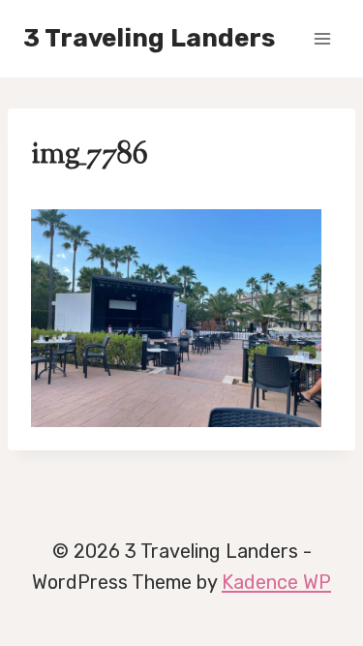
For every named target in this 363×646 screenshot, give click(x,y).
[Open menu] (322, 38)
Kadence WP (276, 582)
